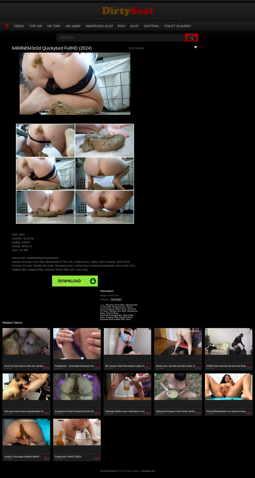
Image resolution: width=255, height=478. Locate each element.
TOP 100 (35, 26)
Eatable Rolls (126, 317)
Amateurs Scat (99, 26)
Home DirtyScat (108, 471)
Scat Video (116, 300)
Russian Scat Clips (115, 305)
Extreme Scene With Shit (112, 319)
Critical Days (112, 313)
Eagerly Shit (112, 317)
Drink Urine (121, 309)
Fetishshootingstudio (111, 315)
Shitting (151, 26)
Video (19, 26)
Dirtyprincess (119, 307)
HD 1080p (73, 26)
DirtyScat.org (148, 471)
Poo (121, 26)
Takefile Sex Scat (117, 311)
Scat (134, 26)
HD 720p (53, 26)
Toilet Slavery (177, 26)
